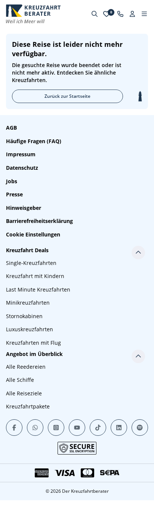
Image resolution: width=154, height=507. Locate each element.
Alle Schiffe (20, 379)
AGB (11, 127)
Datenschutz (22, 167)
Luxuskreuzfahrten (29, 329)
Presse (14, 194)
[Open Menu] (144, 14)
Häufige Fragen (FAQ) (33, 141)
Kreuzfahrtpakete (28, 406)
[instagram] (56, 427)
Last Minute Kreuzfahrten (38, 289)
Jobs (11, 181)
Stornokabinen (24, 316)
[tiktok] (98, 427)
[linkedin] (119, 427)
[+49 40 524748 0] (120, 14)
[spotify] (140, 427)
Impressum (21, 154)
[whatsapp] (35, 427)
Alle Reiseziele (24, 393)
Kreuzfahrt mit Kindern (35, 276)
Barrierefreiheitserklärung (39, 220)
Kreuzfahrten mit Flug (33, 342)
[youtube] (77, 427)
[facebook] (14, 427)
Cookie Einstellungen (33, 234)
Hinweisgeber (23, 207)
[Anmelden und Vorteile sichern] (132, 14)
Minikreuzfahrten (28, 302)
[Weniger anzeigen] (138, 252)
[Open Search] (95, 14)
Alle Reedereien (26, 366)
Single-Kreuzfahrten (31, 262)
